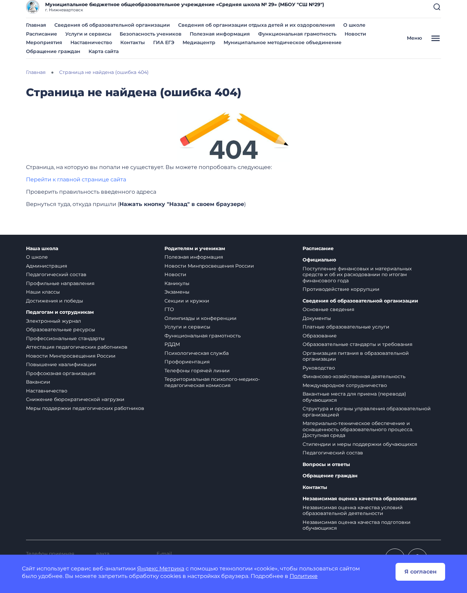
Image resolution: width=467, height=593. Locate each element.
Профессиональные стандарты (65, 338)
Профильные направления (60, 283)
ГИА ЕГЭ (163, 42)
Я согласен (420, 571)
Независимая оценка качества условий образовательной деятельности (353, 510)
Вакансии (38, 382)
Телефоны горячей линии (197, 371)
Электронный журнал (53, 321)
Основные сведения (328, 309)
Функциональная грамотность (297, 34)
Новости (355, 34)
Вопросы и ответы (326, 464)
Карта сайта (104, 51)
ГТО (169, 309)
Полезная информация (220, 34)
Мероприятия (44, 42)
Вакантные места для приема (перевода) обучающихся (354, 397)
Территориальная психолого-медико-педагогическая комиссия (212, 382)
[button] (437, 7)
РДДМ (172, 344)
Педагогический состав (56, 274)
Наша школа (42, 249)
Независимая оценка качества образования (360, 499)
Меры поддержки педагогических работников (85, 408)
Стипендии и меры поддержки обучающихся (360, 444)
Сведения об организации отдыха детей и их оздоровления (256, 25)
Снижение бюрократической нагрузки (75, 399)
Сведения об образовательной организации (112, 25)
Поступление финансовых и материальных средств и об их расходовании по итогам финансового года (357, 275)
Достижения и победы (54, 301)
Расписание (41, 34)
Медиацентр (199, 42)
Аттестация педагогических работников (77, 347)
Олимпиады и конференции (200, 318)
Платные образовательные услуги (346, 327)
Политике (304, 576)
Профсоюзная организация (60, 373)
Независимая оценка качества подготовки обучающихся (357, 525)
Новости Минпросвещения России (71, 356)
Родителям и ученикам (194, 249)
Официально (319, 260)
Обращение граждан (53, 51)
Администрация (46, 266)
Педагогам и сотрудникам (60, 312)
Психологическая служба (196, 353)
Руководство (319, 368)
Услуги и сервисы (88, 34)
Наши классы (43, 292)
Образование (320, 336)
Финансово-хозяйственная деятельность (354, 376)
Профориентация (187, 362)
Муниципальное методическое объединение (283, 42)
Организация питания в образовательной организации (356, 356)
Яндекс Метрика (160, 568)
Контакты (132, 42)
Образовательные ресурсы (60, 329)
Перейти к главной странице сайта (76, 179)
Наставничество (91, 42)
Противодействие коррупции (341, 289)
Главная (36, 25)
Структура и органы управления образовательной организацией (367, 411)
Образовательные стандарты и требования (357, 344)
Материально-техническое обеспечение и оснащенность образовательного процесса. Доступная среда (358, 429)
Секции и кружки (186, 301)
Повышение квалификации (61, 364)
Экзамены (176, 292)
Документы (317, 318)
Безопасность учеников (151, 34)
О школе (354, 25)
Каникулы (176, 283)
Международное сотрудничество (345, 385)
